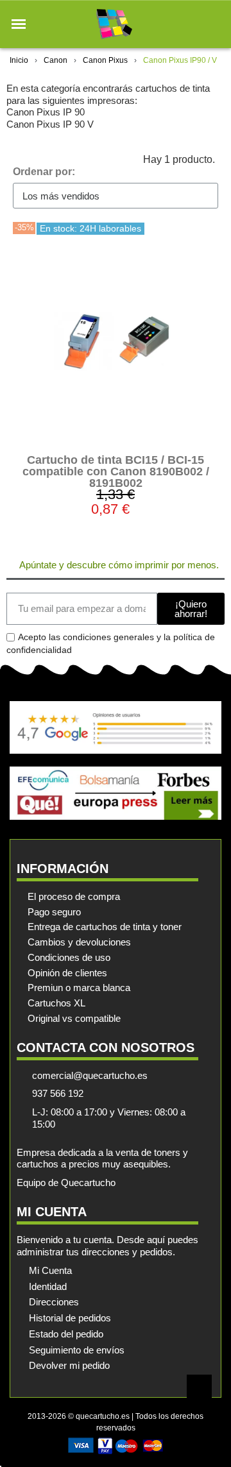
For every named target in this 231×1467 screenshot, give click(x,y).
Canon (55, 60)
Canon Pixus (105, 60)
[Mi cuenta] (191, 24)
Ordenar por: (44, 171)
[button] (18, 24)
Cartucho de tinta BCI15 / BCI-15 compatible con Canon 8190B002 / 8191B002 (115, 471)
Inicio (19, 60)
